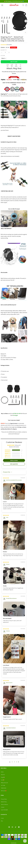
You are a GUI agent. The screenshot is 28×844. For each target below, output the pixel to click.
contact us (24, 432)
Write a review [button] (14, 460)
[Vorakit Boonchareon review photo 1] (14, 609)
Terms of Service (4, 804)
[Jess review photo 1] (14, 535)
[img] (6, 478)
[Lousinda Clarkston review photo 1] (14, 739)
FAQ (2, 821)
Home (2, 772)
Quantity (4, 50)
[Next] (26, 21)
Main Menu (3, 768)
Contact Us (4, 814)
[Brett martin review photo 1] (14, 700)
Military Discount (4, 782)
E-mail (2, 818)
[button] (4, 44)
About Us (3, 774)
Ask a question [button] (14, 464)
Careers (2, 807)
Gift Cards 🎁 (4, 790)
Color (3, 55)
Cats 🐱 (2, 780)
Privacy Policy (4, 799)
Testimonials (3, 788)
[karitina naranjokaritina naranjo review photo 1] (14, 491)
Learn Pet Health (4, 809)
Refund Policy (4, 801)
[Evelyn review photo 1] (14, 575)
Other (2, 795)
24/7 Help (3, 785)
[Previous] (2, 21)
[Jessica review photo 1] (14, 648)
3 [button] (14, 762)
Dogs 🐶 (3, 777)
